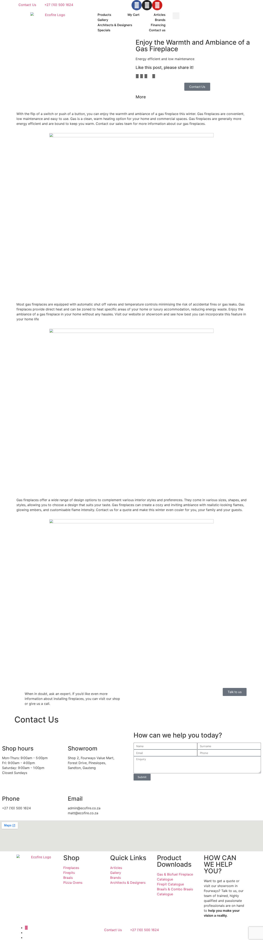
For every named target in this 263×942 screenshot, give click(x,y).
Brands (160, 20)
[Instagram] (147, 5)
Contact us (157, 30)
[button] (176, 15)
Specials (104, 30)
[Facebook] (137, 5)
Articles (159, 15)
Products (104, 15)
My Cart (134, 15)
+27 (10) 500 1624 (58, 5)
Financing (158, 25)
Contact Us (27, 5)
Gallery (103, 20)
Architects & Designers (115, 25)
